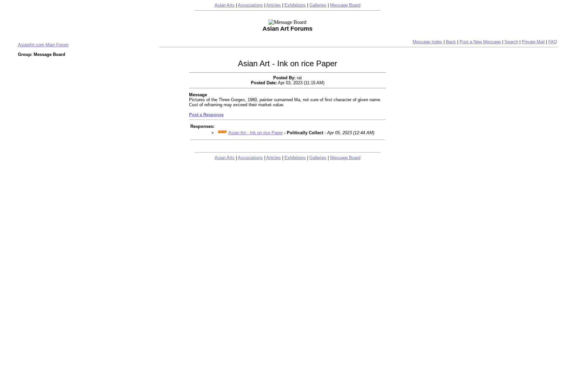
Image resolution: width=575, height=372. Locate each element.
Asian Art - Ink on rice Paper (255, 132)
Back (451, 41)
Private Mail (533, 41)
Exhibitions (295, 5)
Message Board (345, 5)
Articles (273, 5)
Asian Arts (225, 5)
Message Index (427, 41)
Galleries (317, 5)
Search (511, 41)
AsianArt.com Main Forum (43, 44)
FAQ (552, 41)
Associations (250, 5)
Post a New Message (480, 41)
